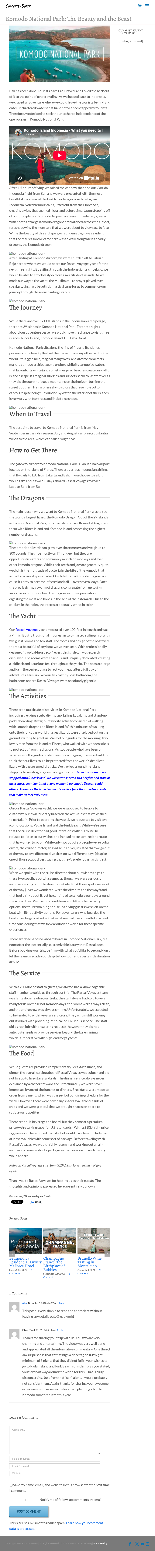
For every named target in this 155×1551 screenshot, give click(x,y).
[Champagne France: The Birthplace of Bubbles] (59, 1230)
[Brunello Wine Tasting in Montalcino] (94, 1230)
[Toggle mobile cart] (140, 6)
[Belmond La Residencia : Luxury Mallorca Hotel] (25, 1230)
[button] (12, 1254)
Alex (24, 1303)
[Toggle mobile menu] (147, 6)
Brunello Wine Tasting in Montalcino (90, 1262)
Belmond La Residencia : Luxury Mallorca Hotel (25, 1262)
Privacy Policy (100, 1543)
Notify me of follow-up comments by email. (71, 1499)
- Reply (60, 1303)
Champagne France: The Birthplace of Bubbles (54, 1263)
